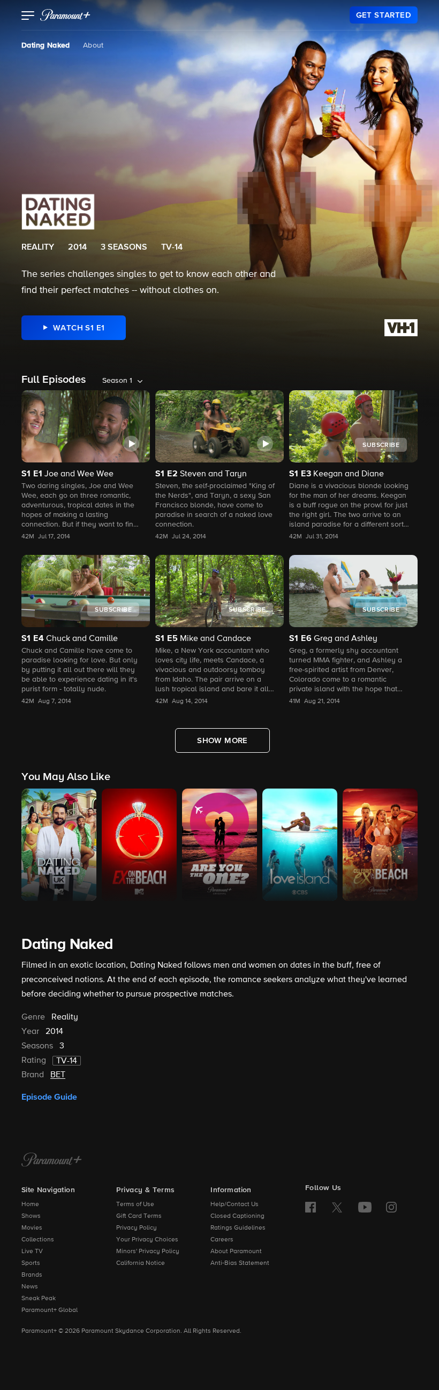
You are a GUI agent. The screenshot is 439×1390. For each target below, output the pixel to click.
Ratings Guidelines (238, 1228)
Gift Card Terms (139, 1216)
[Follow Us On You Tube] (365, 1207)
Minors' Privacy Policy (147, 1251)
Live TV (32, 1251)
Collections (37, 1240)
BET (57, 1075)
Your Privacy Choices (147, 1240)
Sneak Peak (38, 1298)
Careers (221, 1240)
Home (30, 1204)
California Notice (140, 1263)
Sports (30, 1263)
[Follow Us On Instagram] (391, 1207)
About (93, 45)
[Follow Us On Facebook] (310, 1207)
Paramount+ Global (49, 1310)
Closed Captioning (237, 1216)
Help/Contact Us (234, 1204)
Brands (31, 1275)
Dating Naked (45, 45)
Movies (31, 1228)
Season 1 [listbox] (117, 380)
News (29, 1287)
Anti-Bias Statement (239, 1263)
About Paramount (236, 1251)
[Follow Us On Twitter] (337, 1207)
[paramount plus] (65, 15)
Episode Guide (49, 1097)
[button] (28, 16)
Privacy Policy (136, 1228)
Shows (31, 1216)
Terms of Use (135, 1204)
